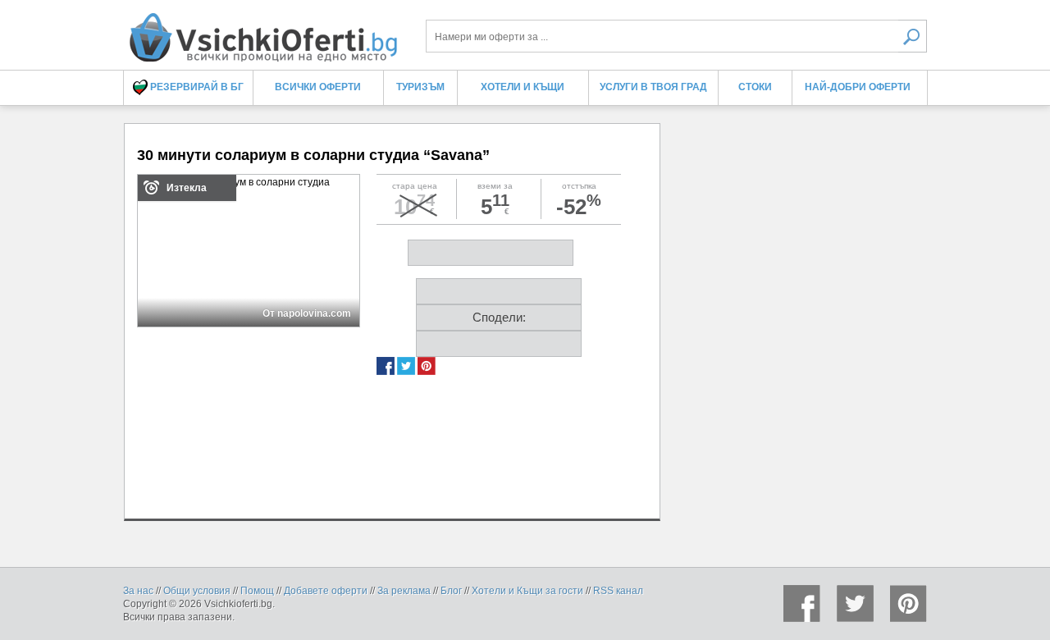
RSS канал (618, 591)
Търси (912, 36)
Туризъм (420, 87)
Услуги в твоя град (653, 87)
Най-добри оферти (858, 87)
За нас (138, 591)
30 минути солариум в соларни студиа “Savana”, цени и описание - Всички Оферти (262, 31)
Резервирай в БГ (196, 87)
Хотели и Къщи (522, 87)
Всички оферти (318, 87)
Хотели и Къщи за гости (527, 591)
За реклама (404, 591)
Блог (451, 591)
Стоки (755, 87)
